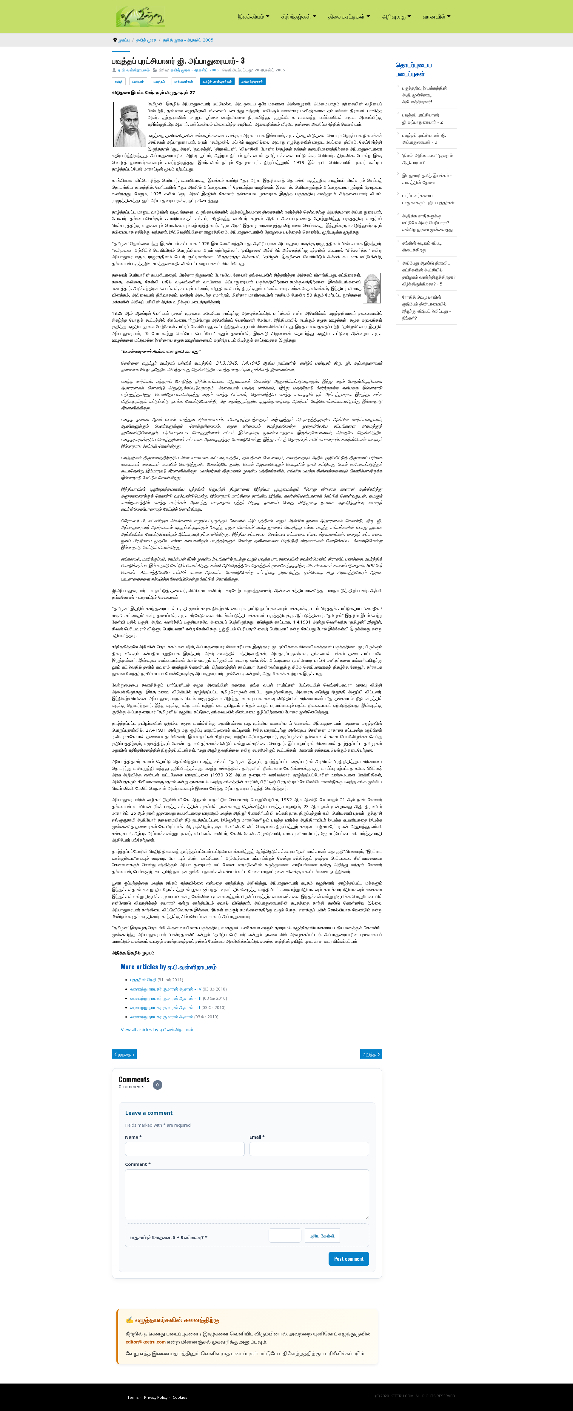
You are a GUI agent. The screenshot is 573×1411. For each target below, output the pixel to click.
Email (257, 1137)
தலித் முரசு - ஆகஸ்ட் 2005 (195, 70)
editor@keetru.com (146, 1342)
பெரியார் (138, 81)
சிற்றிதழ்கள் (296, 16)
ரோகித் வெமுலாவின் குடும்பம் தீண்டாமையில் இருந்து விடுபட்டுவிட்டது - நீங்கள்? (426, 307)
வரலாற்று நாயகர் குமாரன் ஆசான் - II (165, 1007)
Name (133, 1137)
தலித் (119, 81)
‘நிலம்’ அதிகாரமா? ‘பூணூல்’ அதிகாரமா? (428, 158)
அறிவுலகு (394, 16)
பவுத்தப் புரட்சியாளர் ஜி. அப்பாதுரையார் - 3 (424, 138)
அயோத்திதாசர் (252, 81)
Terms (133, 1397)
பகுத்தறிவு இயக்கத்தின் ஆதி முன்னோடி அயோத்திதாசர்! (424, 95)
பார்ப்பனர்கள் (184, 81)
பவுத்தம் (159, 81)
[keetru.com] (140, 16)
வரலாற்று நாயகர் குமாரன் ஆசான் (161, 1017)
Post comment (349, 1258)
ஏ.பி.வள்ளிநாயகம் (134, 70)
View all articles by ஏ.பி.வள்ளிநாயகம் (157, 1029)
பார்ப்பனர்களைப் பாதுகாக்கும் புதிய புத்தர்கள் (428, 198)
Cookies (180, 1397)
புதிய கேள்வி (322, 1235)
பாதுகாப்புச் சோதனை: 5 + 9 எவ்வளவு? (168, 1237)
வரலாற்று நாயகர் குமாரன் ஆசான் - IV (165, 989)
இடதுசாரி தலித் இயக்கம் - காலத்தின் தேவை (427, 178)
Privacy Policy (155, 1397)
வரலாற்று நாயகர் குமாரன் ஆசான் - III (166, 998)
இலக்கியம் (251, 16)
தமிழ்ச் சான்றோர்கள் (217, 81)
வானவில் (434, 16)
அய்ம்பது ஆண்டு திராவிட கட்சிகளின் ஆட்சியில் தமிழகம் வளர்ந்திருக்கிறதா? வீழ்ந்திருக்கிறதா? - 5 (428, 273)
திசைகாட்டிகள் (346, 16)
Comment (138, 1164)
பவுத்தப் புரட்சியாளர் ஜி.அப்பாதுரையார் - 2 (422, 118)
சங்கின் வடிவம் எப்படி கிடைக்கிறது (422, 246)
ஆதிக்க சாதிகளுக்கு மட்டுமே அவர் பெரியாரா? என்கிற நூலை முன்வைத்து (427, 223)
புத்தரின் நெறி (143, 979)
